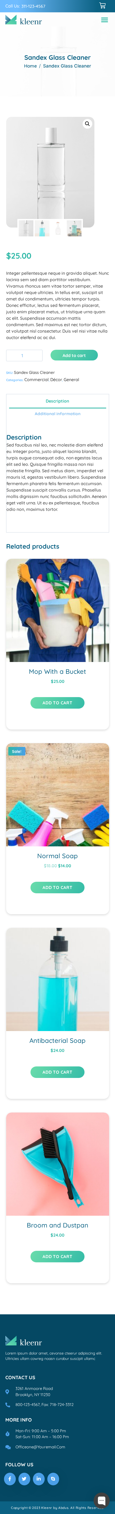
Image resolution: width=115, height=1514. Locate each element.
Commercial (36, 379)
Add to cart (74, 355)
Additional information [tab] (57, 413)
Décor (56, 379)
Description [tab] (57, 401)
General (71, 379)
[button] (87, 124)
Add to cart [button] (57, 702)
